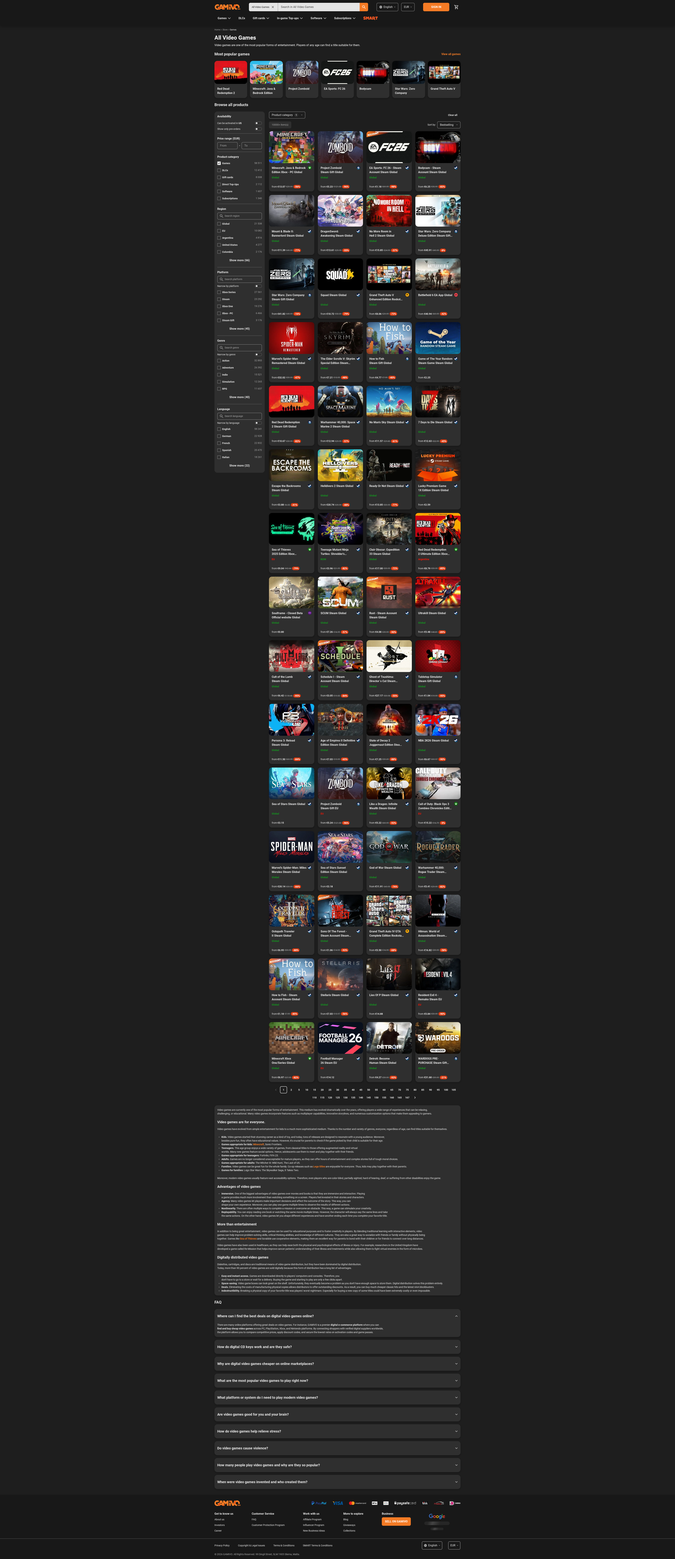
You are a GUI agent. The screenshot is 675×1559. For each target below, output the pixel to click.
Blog (345, 1519)
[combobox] (319, 7)
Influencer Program (313, 1525)
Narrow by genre (226, 354)
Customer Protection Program (268, 1525)
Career (218, 1530)
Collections (349, 1530)
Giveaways (349, 1525)
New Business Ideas (314, 1530)
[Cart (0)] (456, 7)
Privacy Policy (222, 1545)
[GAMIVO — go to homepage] (227, 7)
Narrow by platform (228, 286)
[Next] (415, 1097)
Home (217, 29)
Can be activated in (229, 123)
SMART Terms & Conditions (317, 1545)
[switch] (258, 123)
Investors (219, 1525)
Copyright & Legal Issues (251, 1545)
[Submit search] (364, 7)
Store (225, 29)
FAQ (254, 1519)
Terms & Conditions (283, 1545)
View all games (451, 54)
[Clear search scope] (273, 7)
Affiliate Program (312, 1519)
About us (219, 1519)
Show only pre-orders (228, 129)
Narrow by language (228, 423)
